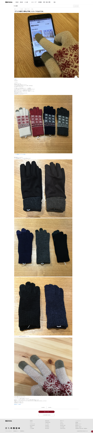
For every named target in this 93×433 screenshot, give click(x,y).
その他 (15, 79)
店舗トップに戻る (46, 411)
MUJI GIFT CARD (62, 425)
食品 (54, 2)
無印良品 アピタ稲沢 (17, 404)
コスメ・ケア (33, 2)
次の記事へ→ (50, 407)
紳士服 (21, 2)
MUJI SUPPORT (32, 425)
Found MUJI (47, 425)
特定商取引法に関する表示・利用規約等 (81, 428)
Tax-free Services (62, 428)
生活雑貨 (40, 2)
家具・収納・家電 (46, 2)
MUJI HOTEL (47, 428)
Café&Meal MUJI (47, 422)
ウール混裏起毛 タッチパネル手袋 (20, 154)
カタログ (61, 422)
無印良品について (78, 425)
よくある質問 (32, 428)
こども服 (26, 2)
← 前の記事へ (43, 407)
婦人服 (17, 2)
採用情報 (76, 422)
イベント (31, 422)
